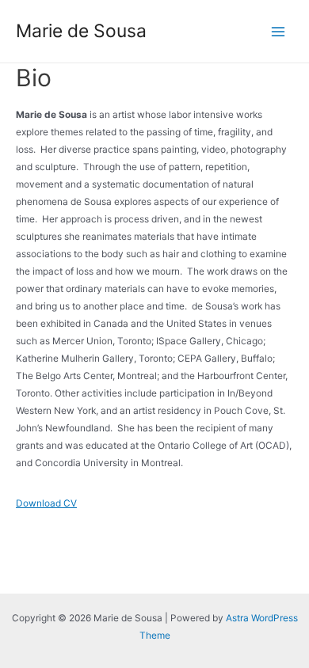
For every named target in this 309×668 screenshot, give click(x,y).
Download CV (46, 503)
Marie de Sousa (81, 31)
